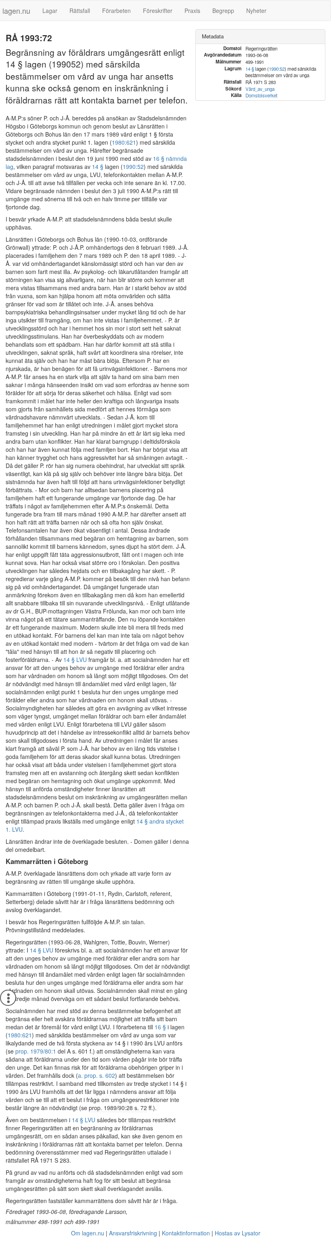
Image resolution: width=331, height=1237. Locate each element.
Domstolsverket (261, 95)
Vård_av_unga (259, 89)
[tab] (260, 37)
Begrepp (223, 10)
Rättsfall (79, 10)
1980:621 (124, 142)
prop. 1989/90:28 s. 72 (118, 1108)
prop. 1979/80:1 (35, 1051)
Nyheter (256, 10)
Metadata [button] (213, 36)
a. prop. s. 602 (96, 1075)
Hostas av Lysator (237, 1233)
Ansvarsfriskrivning (133, 1233)
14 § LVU (75, 659)
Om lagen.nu (87, 1233)
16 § (160, 1027)
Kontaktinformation (186, 1233)
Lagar (49, 10)
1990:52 (133, 166)
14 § (97, 166)
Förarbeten (116, 10)
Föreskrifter (157, 10)
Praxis (192, 10)
